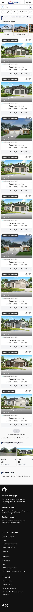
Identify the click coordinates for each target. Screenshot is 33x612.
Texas (21, 438)
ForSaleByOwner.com (8, 438)
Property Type (7, 12)
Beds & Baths (24, 12)
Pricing (5, 540)
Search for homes (8, 536)
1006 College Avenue (10, 255)
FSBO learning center (9, 568)
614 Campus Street (9, 177)
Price (15, 12)
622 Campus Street (9, 60)
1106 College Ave (8, 372)
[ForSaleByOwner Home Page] (13, 2)
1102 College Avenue (9, 333)
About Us (5, 551)
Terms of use (7, 581)
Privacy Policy (7, 584)
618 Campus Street (9, 99)
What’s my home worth (10, 544)
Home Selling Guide (9, 547)
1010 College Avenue (9, 294)
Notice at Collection (9, 588)
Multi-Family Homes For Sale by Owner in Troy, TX (15, 477)
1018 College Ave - (12, 409)
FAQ (4, 564)
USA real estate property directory (14, 571)
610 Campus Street (9, 138)
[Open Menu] (3, 2)
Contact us (6, 560)
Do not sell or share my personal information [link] (13, 593)
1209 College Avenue (10, 216)
